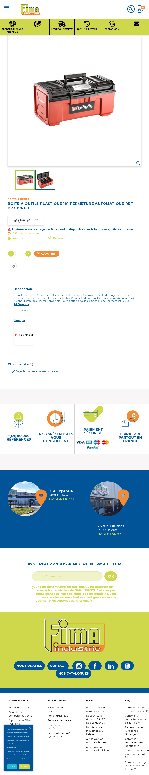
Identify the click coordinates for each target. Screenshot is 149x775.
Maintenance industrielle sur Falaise (95, 731)
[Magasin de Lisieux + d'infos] (108, 498)
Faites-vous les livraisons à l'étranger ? (134, 731)
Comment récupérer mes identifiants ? (134, 742)
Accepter (24, 767)
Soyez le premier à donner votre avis (35, 371)
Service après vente (60, 720)
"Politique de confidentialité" (16, 759)
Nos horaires (29, 666)
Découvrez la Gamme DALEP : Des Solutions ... (96, 719)
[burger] (6, 8)
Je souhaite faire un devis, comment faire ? (137, 754)
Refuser (12, 767)
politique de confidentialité (88, 593)
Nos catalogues (73, 673)
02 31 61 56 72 (109, 534)
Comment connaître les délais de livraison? (137, 719)
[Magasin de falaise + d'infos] (26, 498)
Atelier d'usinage (58, 715)
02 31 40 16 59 (61, 499)
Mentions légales (19, 707)
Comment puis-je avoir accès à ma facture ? (136, 766)
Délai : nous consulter (26, 233)
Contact (58, 666)
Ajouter (47, 253)
